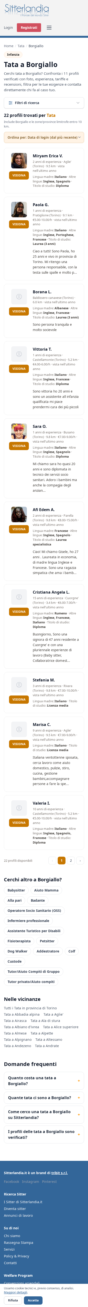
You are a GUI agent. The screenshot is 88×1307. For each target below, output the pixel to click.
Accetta (33, 1300)
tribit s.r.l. (59, 1173)
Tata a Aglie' (53, 1014)
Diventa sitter (15, 1208)
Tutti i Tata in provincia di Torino (30, 1008)
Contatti (10, 1263)
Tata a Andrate (47, 1045)
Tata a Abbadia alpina (22, 1014)
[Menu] (49, 27)
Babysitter (16, 890)
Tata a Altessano (48, 1039)
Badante (38, 900)
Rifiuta (13, 1300)
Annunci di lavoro (18, 1215)
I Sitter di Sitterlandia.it (23, 1202)
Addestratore (48, 951)
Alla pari (15, 900)
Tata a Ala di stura (45, 1020)
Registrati (29, 27)
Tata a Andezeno (17, 1045)
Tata (21, 46)
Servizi (9, 1249)
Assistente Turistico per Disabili (34, 931)
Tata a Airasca (15, 1020)
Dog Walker (17, 951)
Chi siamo (12, 1235)
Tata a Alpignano (18, 1039)
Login (8, 27)
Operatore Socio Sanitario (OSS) (34, 910)
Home (8, 46)
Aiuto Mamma (46, 890)
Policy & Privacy (16, 1256)
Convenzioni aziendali (22, 1283)
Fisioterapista (19, 941)
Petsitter (47, 941)
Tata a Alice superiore (60, 1027)
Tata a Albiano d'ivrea (21, 1027)
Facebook (11, 1181)
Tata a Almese (15, 1033)
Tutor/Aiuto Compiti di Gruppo (34, 971)
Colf (71, 951)
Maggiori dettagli (15, 1292)
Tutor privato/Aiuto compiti (31, 981)
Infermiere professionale (28, 920)
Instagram (30, 1181)
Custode (15, 961)
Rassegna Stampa (18, 1242)
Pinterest (49, 1181)
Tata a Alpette (42, 1033)
